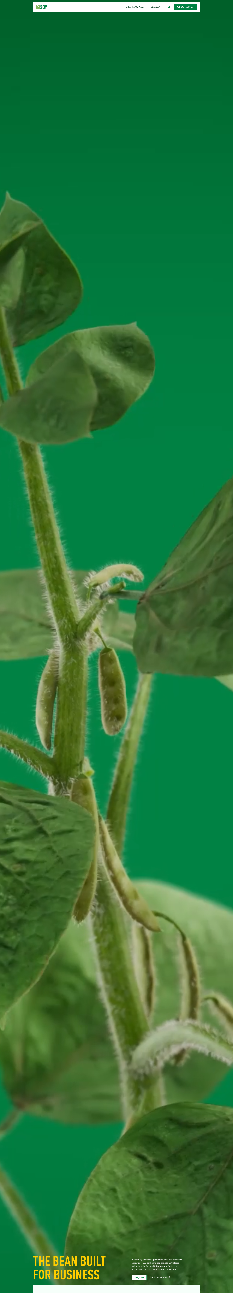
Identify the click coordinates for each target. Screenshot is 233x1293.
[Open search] (169, 7)
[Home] (42, 7)
